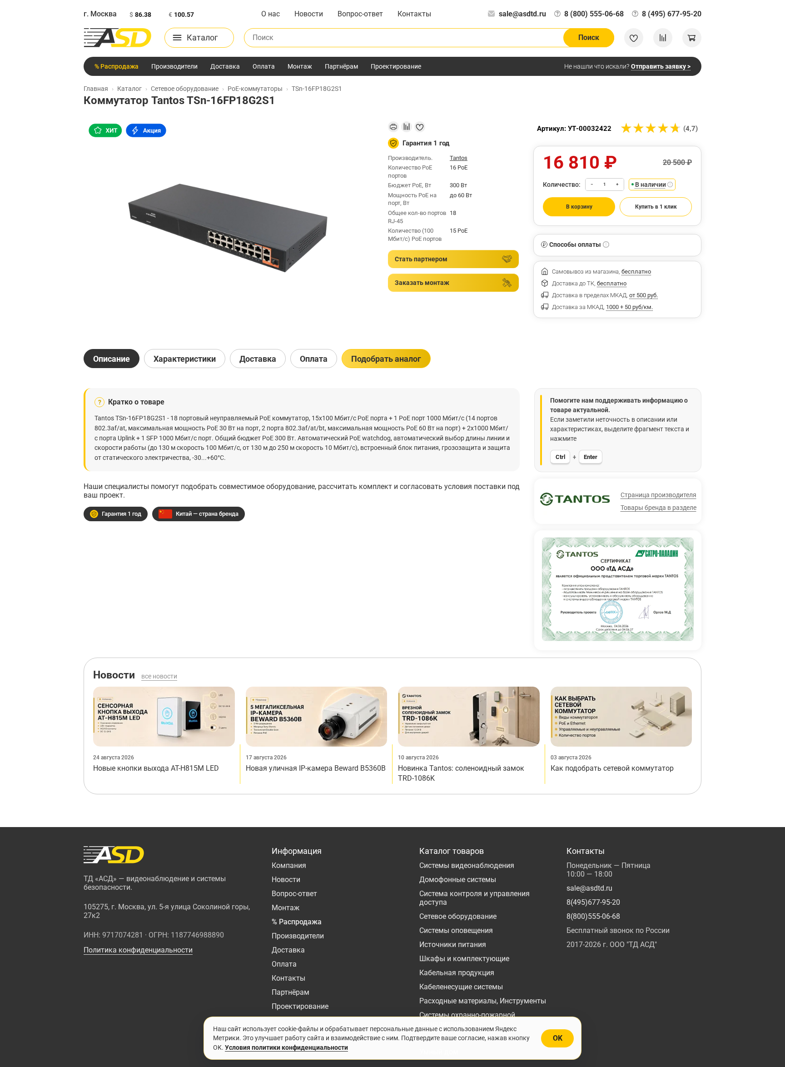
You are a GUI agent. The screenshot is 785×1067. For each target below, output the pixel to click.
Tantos (458, 158)
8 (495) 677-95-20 (671, 14)
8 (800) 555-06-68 (594, 14)
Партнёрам (341, 66)
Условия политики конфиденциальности (286, 1047)
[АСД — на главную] (118, 37)
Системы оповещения (456, 930)
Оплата (264, 66)
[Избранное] (633, 37)
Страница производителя (658, 495)
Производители (174, 66)
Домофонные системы (457, 879)
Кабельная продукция (456, 972)
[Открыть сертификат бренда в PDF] (618, 589)
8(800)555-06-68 (593, 916)
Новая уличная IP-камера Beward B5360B (316, 768)
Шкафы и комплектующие (464, 958)
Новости (308, 14)
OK (557, 1038)
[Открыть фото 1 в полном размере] (228, 227)
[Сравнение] (662, 37)
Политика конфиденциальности (138, 950)
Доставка (225, 66)
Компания (289, 865)
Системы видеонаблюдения (466, 865)
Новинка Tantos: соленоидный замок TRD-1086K (461, 773)
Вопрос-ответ (360, 14)
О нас (270, 14)
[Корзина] (691, 37)
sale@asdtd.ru (522, 14)
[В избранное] (419, 126)
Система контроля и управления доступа (474, 898)
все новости (159, 676)
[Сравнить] (406, 126)
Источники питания (452, 944)
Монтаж (300, 66)
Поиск (588, 37)
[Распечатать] (393, 126)
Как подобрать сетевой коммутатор (612, 768)
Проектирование (396, 66)
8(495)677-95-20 (593, 902)
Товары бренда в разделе (658, 507)
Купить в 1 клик (656, 207)
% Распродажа (116, 66)
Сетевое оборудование (458, 916)
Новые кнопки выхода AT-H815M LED (156, 768)
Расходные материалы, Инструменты (482, 1001)
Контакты (414, 14)
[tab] (111, 358)
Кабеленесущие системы (461, 986)
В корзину (579, 207)
